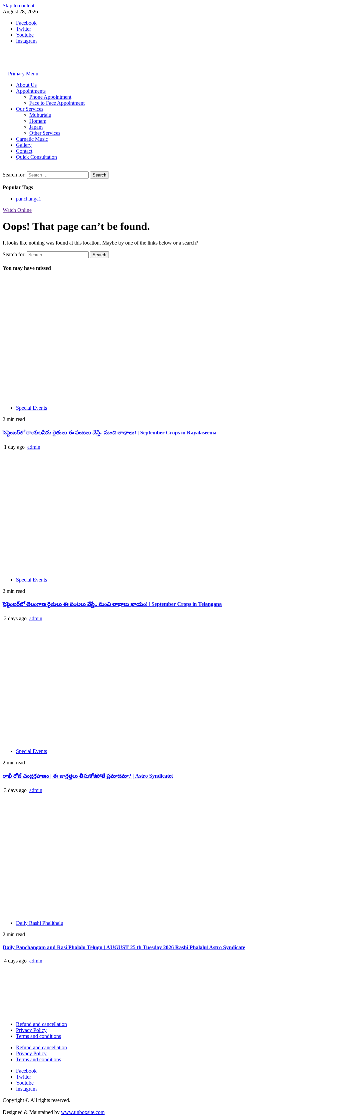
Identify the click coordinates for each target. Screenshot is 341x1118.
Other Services (44, 133)
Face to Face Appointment (57, 103)
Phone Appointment (50, 97)
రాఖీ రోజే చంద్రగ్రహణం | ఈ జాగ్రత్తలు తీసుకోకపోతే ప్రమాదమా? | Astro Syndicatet (88, 776)
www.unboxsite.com (83, 1112)
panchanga (28, 199)
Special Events (31, 408)
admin (33, 447)
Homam (37, 121)
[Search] (5, 168)
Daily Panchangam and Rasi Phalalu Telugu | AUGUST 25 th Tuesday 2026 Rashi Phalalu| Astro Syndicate (124, 947)
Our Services (29, 109)
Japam (36, 127)
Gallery (24, 145)
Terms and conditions (38, 1036)
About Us (26, 85)
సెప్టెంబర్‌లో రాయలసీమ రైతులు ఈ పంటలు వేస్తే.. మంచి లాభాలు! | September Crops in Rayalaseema (109, 432)
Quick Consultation (36, 157)
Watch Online (17, 210)
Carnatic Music (32, 139)
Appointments (31, 91)
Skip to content (18, 5)
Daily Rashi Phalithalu (39, 923)
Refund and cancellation (41, 1024)
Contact (24, 151)
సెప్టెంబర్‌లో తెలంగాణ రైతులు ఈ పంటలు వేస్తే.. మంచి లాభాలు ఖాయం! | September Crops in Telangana (112, 604)
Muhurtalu (40, 115)
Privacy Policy (31, 1030)
